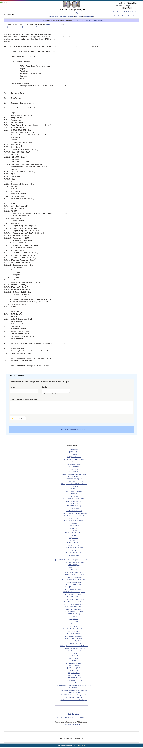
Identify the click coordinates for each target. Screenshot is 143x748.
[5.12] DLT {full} (74, 503)
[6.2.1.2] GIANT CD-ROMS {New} (74, 562)
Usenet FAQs (54, 16)
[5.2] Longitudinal (74, 467)
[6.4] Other (74, 653)
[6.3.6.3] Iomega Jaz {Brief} (73, 643)
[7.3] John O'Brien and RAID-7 (73, 663)
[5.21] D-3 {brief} (74, 540)
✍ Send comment (17, 418)
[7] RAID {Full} (73, 656)
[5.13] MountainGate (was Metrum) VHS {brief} (74, 516)
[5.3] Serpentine (73, 469)
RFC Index (78, 16)
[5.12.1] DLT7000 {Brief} (74, 506)
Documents (70, 16)
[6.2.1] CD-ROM (73, 557)
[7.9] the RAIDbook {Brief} (73, 678)
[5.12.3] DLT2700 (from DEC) (73, 511)
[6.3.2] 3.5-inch (74, 624)
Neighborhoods (88, 16)
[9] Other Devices (74, 687)
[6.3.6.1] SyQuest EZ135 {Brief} (74, 638)
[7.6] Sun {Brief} (73, 670)
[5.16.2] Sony (73, 528)
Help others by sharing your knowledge (89, 20)
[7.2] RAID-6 (73, 660)
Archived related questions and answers (71, 429)
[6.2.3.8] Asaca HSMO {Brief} (73, 589)
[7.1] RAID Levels (74, 658)
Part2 (70, 13)
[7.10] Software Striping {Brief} (73, 680)
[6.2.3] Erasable (74, 570)
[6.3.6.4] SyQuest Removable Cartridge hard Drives (74, 646)
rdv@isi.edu (9, 27)
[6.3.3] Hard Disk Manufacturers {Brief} (74, 629)
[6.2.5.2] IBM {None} (74, 614)
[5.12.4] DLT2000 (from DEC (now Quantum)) (74, 513)
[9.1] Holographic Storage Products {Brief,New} (74, 690)
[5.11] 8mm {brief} (73, 496)
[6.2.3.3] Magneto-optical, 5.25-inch (73, 577)
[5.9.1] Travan (74, 489)
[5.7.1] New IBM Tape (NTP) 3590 (73, 481)
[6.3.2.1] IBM (74, 626)
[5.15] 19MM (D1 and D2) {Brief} (73, 521)
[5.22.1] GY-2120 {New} (74, 545)
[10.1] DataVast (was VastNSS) (73, 697)
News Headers (74, 449)
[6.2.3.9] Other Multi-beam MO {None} (74, 592)
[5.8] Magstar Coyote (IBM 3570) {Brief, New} (74, 484)
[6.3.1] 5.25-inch (73, 619)
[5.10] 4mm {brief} (73, 494)
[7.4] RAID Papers (74, 665)
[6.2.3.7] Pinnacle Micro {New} (73, 587)
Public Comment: (23, 399)
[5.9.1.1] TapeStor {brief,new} (74, 491)
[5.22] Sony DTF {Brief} (74, 543)
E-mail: (44, 387)
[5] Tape (74, 462)
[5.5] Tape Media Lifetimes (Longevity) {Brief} (73, 474)
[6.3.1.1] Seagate (73, 621)
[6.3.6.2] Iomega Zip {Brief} (73, 641)
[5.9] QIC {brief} (73, 486)
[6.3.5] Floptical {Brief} (73, 633)
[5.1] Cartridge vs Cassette (74, 464)
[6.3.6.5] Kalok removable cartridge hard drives (73, 648)
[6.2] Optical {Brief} (73, 555)
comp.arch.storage (54, 24)
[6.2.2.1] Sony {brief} (74, 567)
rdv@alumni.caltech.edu (30, 27)
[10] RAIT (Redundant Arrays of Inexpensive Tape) (74, 695)
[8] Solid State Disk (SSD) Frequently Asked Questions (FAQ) (74, 685)
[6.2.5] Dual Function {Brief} (74, 609)
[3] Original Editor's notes (74, 457)
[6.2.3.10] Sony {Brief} (73, 597)
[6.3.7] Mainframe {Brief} (74, 651)
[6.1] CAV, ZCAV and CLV (73, 552)
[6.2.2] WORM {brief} (74, 565)
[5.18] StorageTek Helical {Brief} (74, 533)
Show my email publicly (51, 394)
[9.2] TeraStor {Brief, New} (73, 692)
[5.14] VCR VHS (73, 518)
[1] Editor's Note (73, 452)
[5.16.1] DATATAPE (73, 525)
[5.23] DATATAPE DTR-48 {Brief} (73, 548)
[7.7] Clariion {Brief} (74, 673)
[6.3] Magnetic (74, 616)
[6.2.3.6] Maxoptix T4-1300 (73, 584)
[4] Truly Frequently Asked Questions (74, 459)
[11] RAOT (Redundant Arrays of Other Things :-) (73, 700)
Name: (12, 387)
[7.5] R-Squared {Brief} (73, 668)
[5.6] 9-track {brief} (73, 476)
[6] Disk (74, 550)
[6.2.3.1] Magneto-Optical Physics (74, 572)
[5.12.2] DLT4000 (74, 508)
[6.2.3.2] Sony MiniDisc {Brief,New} (74, 575)
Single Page (76, 13)
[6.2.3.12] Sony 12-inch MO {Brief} (74, 602)
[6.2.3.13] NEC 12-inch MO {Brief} (74, 604)
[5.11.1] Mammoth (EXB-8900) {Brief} (74, 498)
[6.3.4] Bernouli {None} (73, 631)
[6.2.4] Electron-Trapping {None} (74, 606)
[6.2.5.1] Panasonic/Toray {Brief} (74, 611)
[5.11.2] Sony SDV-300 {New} (73, 501)
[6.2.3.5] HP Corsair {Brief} (73, 582)
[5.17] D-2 (74, 530)
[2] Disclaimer (74, 454)
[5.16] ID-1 (74, 523)
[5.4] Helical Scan (74, 471)
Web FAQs (62, 16)
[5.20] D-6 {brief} (74, 538)
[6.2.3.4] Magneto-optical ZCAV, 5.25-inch (73, 579)
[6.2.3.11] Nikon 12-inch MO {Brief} (74, 599)
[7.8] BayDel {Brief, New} (73, 675)
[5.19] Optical (73, 535)
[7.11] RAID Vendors (74, 683)
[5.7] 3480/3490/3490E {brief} (73, 479)
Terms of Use (81, 745)
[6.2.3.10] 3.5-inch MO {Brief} (73, 594)
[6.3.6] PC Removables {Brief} (73, 636)
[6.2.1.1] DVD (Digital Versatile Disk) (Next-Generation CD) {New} (73, 560)
